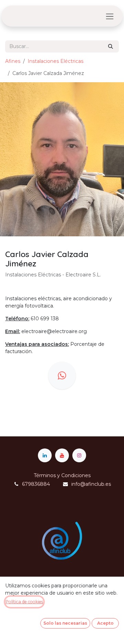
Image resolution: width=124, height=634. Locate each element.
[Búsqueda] (110, 46)
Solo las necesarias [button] (65, 623)
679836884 (36, 484)
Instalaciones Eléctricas (55, 61)
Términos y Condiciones (62, 475)
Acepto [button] (105, 623)
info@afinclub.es (91, 484)
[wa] (62, 375)
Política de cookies (24, 601)
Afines (12, 61)
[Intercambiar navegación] (109, 16)
